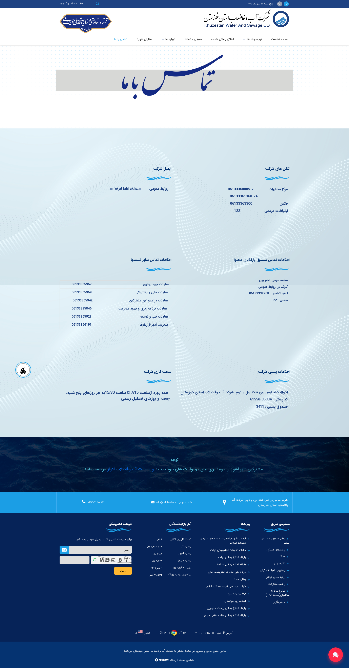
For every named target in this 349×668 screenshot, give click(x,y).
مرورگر (182, 632)
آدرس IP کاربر (224, 633)
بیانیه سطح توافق (275, 577)
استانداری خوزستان (235, 601)
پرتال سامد (240, 579)
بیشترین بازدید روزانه (179, 574)
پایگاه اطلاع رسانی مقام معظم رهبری (225, 615)
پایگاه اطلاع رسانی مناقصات (230, 565)
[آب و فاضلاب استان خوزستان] (243, 18)
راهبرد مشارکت (276, 584)
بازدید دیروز (184, 560)
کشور (147, 633)
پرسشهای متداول (275, 549)
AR (280, 4)
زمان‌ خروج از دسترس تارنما (275, 540)
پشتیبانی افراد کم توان (272, 570)
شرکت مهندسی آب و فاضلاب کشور (226, 586)
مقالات (281, 556)
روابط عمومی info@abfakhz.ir (174, 502)
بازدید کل (186, 546)
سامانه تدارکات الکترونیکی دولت (228, 550)
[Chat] (335, 654)
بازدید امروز (185, 553)
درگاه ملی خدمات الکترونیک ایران (227, 572)
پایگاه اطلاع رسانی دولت (232, 557)
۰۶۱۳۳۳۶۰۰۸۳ (96, 502)
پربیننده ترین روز (182, 567)
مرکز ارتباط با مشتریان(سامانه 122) (277, 593)
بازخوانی (94, 558)
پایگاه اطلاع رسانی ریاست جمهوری (226, 608)
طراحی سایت (186, 660)
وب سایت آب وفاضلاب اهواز (130, 469)
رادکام (173, 660)
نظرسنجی (279, 563)
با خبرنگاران (279, 602)
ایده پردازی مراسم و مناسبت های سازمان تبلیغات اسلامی (223, 541)
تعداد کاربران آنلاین (180, 539)
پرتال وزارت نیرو (237, 594)
